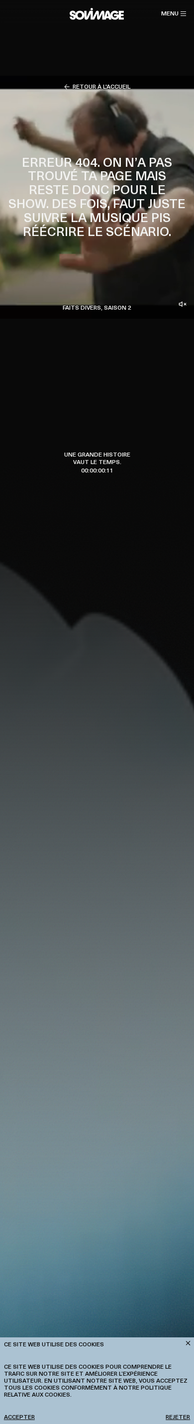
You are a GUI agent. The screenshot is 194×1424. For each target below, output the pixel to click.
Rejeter (178, 1416)
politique (156, 1387)
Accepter (19, 1416)
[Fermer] (188, 1343)
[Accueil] (97, 14)
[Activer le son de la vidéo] (183, 304)
